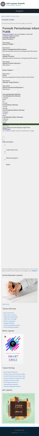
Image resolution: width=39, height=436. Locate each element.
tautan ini (34, 271)
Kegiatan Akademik (9, 323)
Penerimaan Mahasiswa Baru (12, 325)
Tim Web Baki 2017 (22, 432)
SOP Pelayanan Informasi (11, 382)
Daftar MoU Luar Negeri (10, 319)
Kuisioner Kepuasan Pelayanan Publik (14, 378)
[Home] (19, 7)
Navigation (19, 11)
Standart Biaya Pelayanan (11, 384)
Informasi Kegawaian (9, 321)
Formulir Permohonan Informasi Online (14, 376)
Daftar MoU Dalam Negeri (11, 317)
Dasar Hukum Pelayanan (11, 372)
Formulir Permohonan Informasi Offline (14, 374)
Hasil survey (5, 304)
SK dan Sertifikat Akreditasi (11, 327)
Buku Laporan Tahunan (10, 315)
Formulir (7, 16)
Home (2, 16)
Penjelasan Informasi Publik (11, 380)
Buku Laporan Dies (9, 313)
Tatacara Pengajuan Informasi (12, 386)
